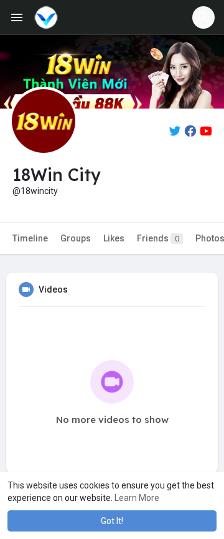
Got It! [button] (112, 521)
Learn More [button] (136, 498)
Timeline (30, 238)
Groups (75, 238)
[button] (203, 17)
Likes (113, 238)
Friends (158, 238)
